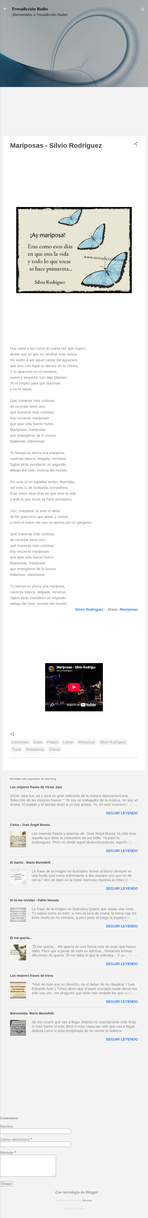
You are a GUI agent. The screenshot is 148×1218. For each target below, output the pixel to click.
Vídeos (54, 749)
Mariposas (129, 609)
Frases (52, 742)
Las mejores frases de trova (31, 975)
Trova (16, 749)
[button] (136, 144)
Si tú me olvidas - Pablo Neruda (34, 900)
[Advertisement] (74, 79)
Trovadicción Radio (30, 8)
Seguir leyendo (122, 813)
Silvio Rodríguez (89, 609)
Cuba (38, 742)
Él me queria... (21, 938)
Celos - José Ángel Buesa (30, 825)
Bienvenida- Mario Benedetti (32, 1013)
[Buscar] (143, 9)
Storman (87, 1200)
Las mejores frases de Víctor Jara (36, 787)
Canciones (20, 742)
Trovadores (35, 749)
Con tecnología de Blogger (76, 1192)
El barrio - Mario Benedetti (30, 862)
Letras (68, 742)
